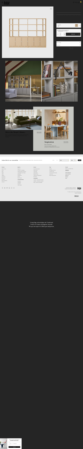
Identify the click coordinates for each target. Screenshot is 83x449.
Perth (66, 178)
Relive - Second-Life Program (38, 182)
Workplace (19, 181)
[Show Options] (19, 445)
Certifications (20, 175)
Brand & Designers (4, 180)
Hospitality (19, 182)
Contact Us (67, 170)
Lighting (3, 175)
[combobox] (55, 160)
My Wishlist (35, 176)
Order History (36, 170)
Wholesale (19, 174)
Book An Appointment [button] (52, 175)
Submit (79, 160)
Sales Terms (51, 174)
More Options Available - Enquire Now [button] (61, 39)
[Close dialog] (20, 439)
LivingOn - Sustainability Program (38, 179)
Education (19, 183)
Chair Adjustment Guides (53, 172)
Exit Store (3, 179)
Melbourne (67, 175)
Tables (3, 172)
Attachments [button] (58, 45)
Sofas (2, 171)
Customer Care (51, 171)
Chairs (3, 170)
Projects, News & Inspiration (22, 171)
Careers (19, 176)
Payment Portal (36, 174)
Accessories (3, 176)
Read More (39, 132)
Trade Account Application (38, 175)
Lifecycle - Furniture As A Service (38, 181)
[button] (69, 25)
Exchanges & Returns (52, 170)
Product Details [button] (58, 42)
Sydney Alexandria (68, 172)
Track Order (35, 171)
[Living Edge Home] (7, 3)
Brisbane (66, 176)
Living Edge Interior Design (21, 172)
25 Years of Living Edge (21, 170)
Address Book (36, 172)
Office (2, 174)
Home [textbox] (53, 160)
